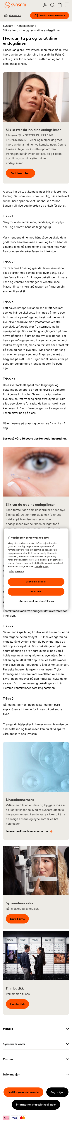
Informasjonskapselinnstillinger (36, 1104)
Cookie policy (42, 566)
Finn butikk (15, 15)
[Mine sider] (45, 5)
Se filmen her (20, 173)
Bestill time (17, 919)
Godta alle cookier (36, 581)
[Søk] (52, 5)
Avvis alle (35, 591)
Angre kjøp (57, 1092)
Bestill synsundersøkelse (52, 15)
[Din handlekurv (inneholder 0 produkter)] (60, 5)
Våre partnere (16, 571)
